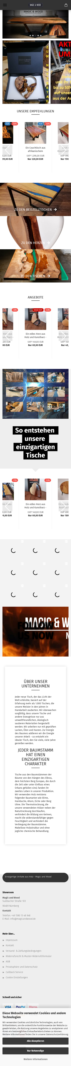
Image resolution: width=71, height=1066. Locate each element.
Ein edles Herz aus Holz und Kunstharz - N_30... (35, 505)
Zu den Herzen (33, 243)
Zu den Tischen (33, 276)
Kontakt (10, 945)
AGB (8, 961)
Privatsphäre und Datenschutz (21, 966)
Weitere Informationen (36, 1059)
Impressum (12, 940)
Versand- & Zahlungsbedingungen (23, 951)
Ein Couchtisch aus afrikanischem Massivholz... (35, 149)
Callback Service (14, 972)
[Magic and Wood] (35, 5)
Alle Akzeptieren (35, 1041)
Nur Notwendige (35, 1050)
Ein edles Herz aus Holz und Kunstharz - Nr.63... (35, 335)
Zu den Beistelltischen (33, 210)
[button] (30, 35)
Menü (5, 5)
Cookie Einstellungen (17, 977)
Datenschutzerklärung (57, 1034)
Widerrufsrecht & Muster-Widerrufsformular (29, 956)
